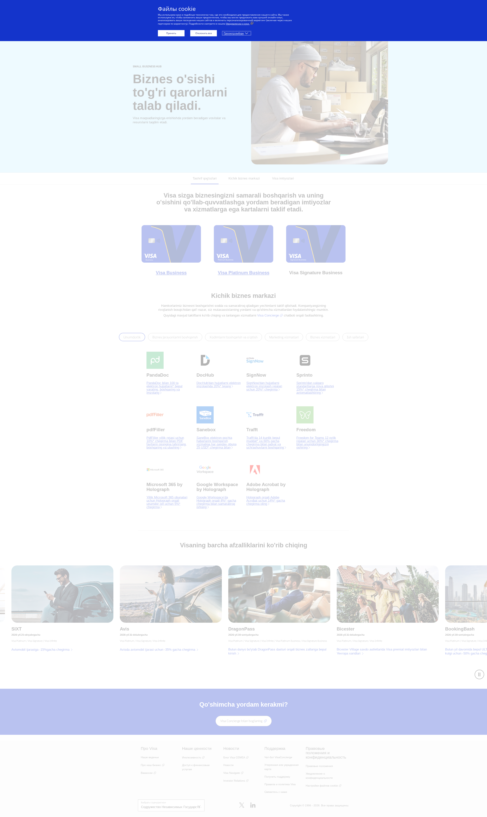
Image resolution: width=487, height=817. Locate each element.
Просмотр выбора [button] (234, 33)
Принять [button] (171, 33)
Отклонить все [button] (203, 33)
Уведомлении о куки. (238, 23)
